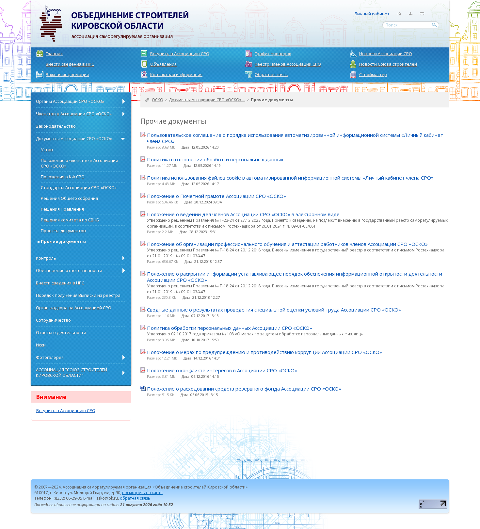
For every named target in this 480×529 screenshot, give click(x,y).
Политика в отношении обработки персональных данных (215, 159)
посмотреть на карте (142, 492)
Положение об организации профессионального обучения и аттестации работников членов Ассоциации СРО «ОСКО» (287, 244)
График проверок (273, 53)
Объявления (163, 64)
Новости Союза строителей (388, 64)
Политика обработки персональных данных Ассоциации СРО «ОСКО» (229, 328)
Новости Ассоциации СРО (385, 53)
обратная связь (135, 498)
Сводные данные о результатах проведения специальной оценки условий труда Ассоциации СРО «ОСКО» (274, 310)
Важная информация (67, 74)
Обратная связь (271, 74)
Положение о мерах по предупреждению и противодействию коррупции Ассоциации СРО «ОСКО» (264, 352)
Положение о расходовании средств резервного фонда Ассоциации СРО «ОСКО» (244, 389)
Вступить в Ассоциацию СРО (179, 53)
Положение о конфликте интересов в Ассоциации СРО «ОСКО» (222, 370)
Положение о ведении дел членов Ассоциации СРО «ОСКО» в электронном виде (243, 214)
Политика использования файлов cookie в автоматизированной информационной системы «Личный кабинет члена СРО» (290, 178)
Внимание (51, 397)
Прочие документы (272, 100)
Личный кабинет (372, 14)
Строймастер (373, 74)
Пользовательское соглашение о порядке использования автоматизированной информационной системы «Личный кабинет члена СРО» (295, 138)
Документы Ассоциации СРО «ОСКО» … (207, 100)
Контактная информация (176, 74)
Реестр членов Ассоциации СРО (288, 64)
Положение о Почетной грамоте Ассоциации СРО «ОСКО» (216, 196)
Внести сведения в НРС (70, 64)
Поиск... (393, 25)
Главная (54, 53)
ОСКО (157, 100)
